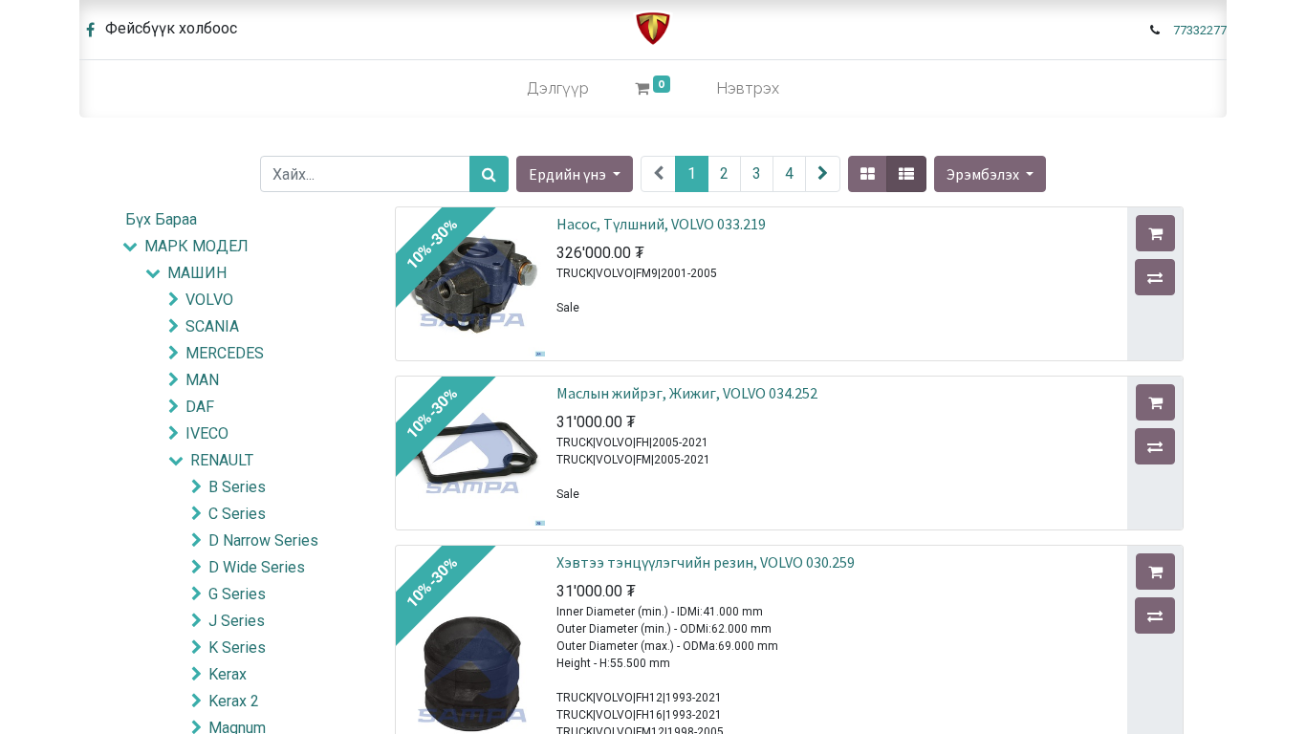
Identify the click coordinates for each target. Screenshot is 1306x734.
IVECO (207, 433)
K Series (237, 647)
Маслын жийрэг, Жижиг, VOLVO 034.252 (686, 392)
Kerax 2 (233, 701)
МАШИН (197, 273)
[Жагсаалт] (906, 174)
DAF (199, 407)
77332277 (1200, 30)
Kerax (227, 674)
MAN (202, 380)
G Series (237, 594)
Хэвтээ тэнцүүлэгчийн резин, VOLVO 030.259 (705, 562)
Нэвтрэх (747, 88)
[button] (990, 174)
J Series (236, 621)
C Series (237, 514)
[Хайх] (489, 174)
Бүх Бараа (161, 219)
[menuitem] (558, 89)
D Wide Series (256, 567)
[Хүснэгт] (867, 174)
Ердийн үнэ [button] (569, 174)
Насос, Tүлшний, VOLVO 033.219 (661, 223)
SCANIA (212, 326)
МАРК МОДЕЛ (196, 246)
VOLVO (209, 300)
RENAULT (221, 460)
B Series (237, 487)
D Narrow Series (263, 540)
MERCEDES (224, 353)
